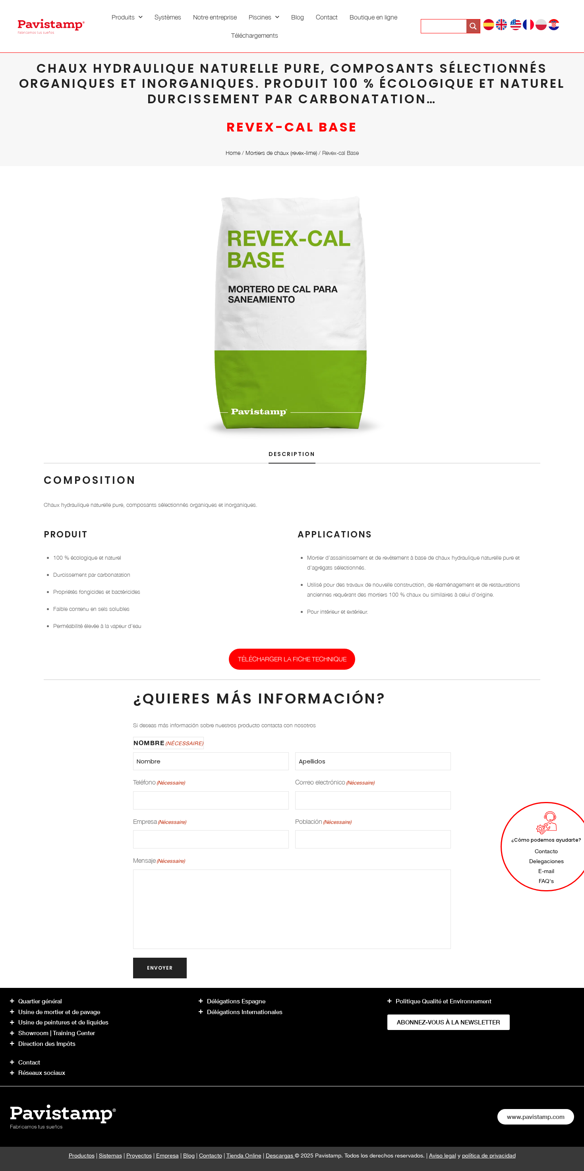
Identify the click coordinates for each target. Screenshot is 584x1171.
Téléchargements (254, 35)
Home (233, 152)
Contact (327, 17)
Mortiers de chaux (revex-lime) (281, 152)
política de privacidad (489, 1155)
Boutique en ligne (373, 17)
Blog (297, 17)
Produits (123, 17)
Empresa (167, 1155)
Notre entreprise (215, 17)
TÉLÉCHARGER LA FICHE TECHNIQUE (292, 659)
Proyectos (139, 1155)
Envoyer (160, 967)
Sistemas (110, 1155)
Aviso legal (442, 1155)
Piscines (260, 17)
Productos (82, 1155)
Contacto (210, 1155)
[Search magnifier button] (473, 26)
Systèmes (168, 17)
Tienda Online (243, 1155)
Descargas (280, 1155)
